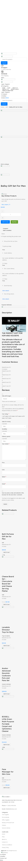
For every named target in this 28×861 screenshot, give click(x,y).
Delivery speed (6, 436)
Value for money (6, 421)
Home (2, 107)
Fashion (4, 825)
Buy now (14, 222)
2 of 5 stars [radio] (11, 416)
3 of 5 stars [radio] (18, 416)
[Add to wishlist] (4, 714)
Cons (3, 469)
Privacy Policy (5, 847)
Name (4, 477)
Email (4, 484)
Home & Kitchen (6, 828)
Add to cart (5, 222)
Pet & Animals (5, 817)
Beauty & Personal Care (8, 822)
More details (5, 290)
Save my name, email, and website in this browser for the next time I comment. (13, 493)
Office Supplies (5, 820)
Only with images (6, 396)
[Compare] (4, 710)
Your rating (5, 414)
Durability (4, 429)
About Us (4, 839)
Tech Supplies (5, 814)
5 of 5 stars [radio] (8, 418)
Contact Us (5, 842)
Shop (3, 836)
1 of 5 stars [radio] (5, 416)
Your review (5, 444)
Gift (7, 107)
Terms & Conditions (7, 845)
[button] (6, 744)
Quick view (8, 710)
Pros (3, 462)
